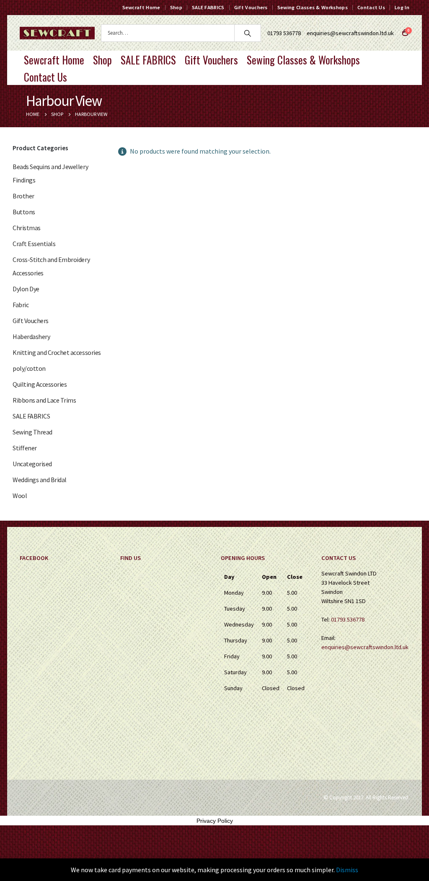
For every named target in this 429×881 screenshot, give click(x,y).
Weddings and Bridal (40, 479)
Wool (20, 495)
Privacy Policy (214, 820)
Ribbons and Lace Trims (44, 400)
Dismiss (347, 870)
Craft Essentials (34, 243)
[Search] (248, 33)
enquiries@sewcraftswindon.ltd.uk (350, 33)
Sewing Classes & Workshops (312, 7)
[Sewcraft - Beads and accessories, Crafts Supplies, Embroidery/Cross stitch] (57, 33)
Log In (402, 7)
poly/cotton (29, 368)
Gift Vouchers (251, 7)
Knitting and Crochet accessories (57, 352)
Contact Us (371, 7)
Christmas (27, 227)
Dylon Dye (26, 289)
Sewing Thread (32, 432)
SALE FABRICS (208, 7)
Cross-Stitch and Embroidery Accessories (51, 266)
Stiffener (25, 448)
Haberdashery (31, 336)
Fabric (20, 305)
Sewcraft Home (141, 7)
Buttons (24, 212)
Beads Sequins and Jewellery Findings (50, 173)
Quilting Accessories (40, 384)
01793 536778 (347, 619)
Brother (23, 196)
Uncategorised (32, 464)
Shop (176, 7)
